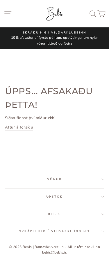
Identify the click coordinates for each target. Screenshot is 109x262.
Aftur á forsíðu (19, 127)
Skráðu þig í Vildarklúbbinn (54, 231)
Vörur (54, 179)
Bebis (54, 214)
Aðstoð (54, 197)
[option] (54, 38)
